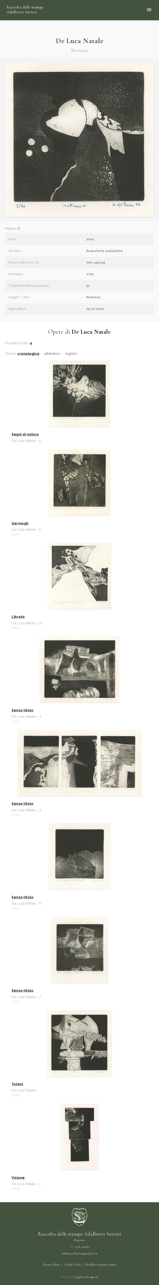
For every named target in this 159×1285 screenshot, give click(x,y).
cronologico (28, 354)
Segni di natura (25, 434)
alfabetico (52, 354)
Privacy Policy (51, 1264)
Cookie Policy (73, 1264)
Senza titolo (22, 710)
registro (71, 354)
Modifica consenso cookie (101, 1264)
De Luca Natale (79, 40)
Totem (17, 1084)
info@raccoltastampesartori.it (79, 1253)
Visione (18, 1178)
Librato (18, 617)
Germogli (20, 523)
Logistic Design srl (86, 1277)
